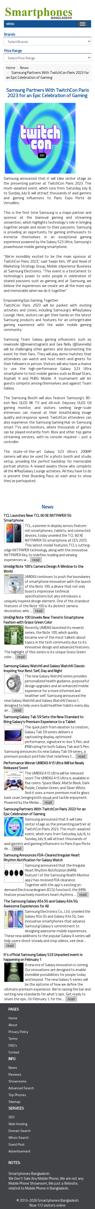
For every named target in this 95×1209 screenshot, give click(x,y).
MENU (10, 23)
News (24, 67)
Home (10, 67)
